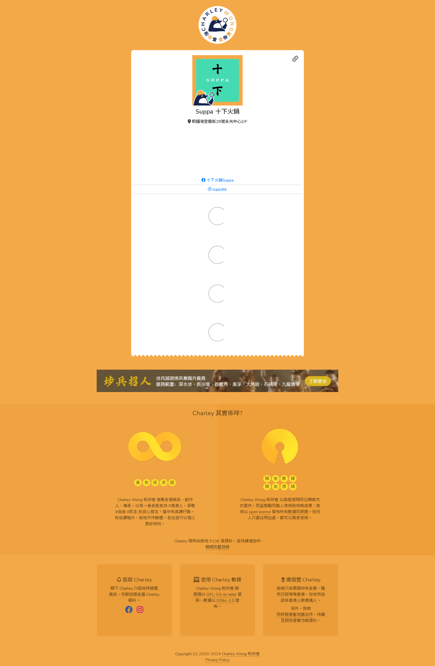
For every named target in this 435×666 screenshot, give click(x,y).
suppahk (219, 189)
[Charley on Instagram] (140, 610)
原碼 (197, 594)
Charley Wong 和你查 (241, 654)
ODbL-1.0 (225, 600)
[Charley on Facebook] (129, 610)
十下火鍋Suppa (219, 180)
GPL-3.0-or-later (221, 594)
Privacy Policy (217, 660)
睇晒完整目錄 (217, 547)
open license (260, 512)
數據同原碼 (298, 512)
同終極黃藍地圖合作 (295, 614)
